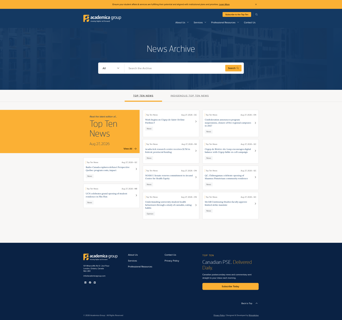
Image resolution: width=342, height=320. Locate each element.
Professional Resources (223, 22)
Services (198, 22)
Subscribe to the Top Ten (236, 14)
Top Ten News (143, 95)
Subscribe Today (230, 286)
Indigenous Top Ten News (190, 95)
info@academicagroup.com (94, 275)
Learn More (224, 4)
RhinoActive (254, 315)
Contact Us (249, 22)
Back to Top (246, 303)
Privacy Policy (172, 260)
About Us (180, 22)
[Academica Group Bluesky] (95, 282)
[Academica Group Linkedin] (85, 282)
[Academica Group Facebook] (90, 282)
